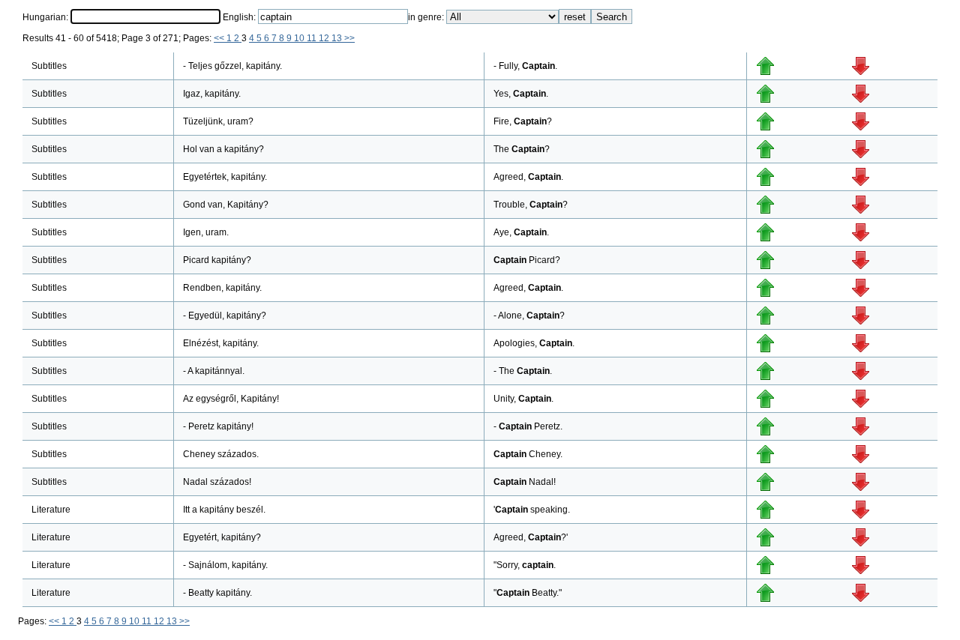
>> (349, 38)
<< (220, 38)
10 (300, 38)
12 (325, 38)
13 (338, 38)
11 (313, 38)
